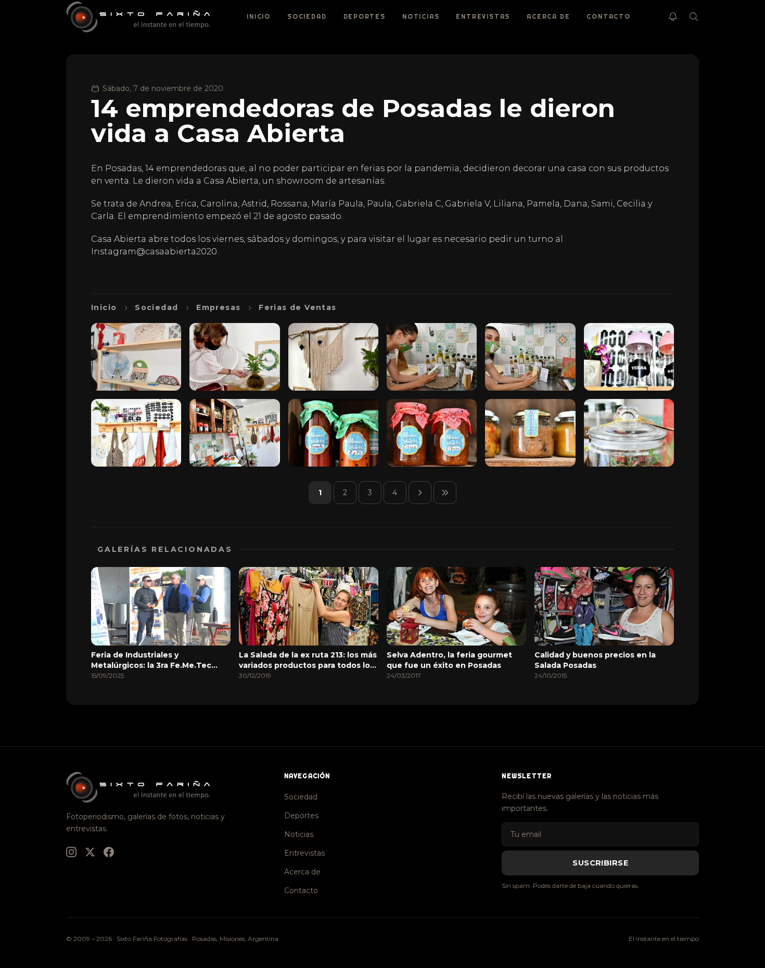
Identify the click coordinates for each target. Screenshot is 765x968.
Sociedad (306, 16)
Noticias (420, 16)
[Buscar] (693, 16)
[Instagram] (71, 852)
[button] (136, 357)
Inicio (259, 16)
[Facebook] (109, 852)
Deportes (364, 16)
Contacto (608, 16)
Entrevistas (483, 16)
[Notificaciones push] (673, 16)
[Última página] (445, 492)
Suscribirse (600, 863)
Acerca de (548, 16)
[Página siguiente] (420, 492)
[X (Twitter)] (90, 852)
